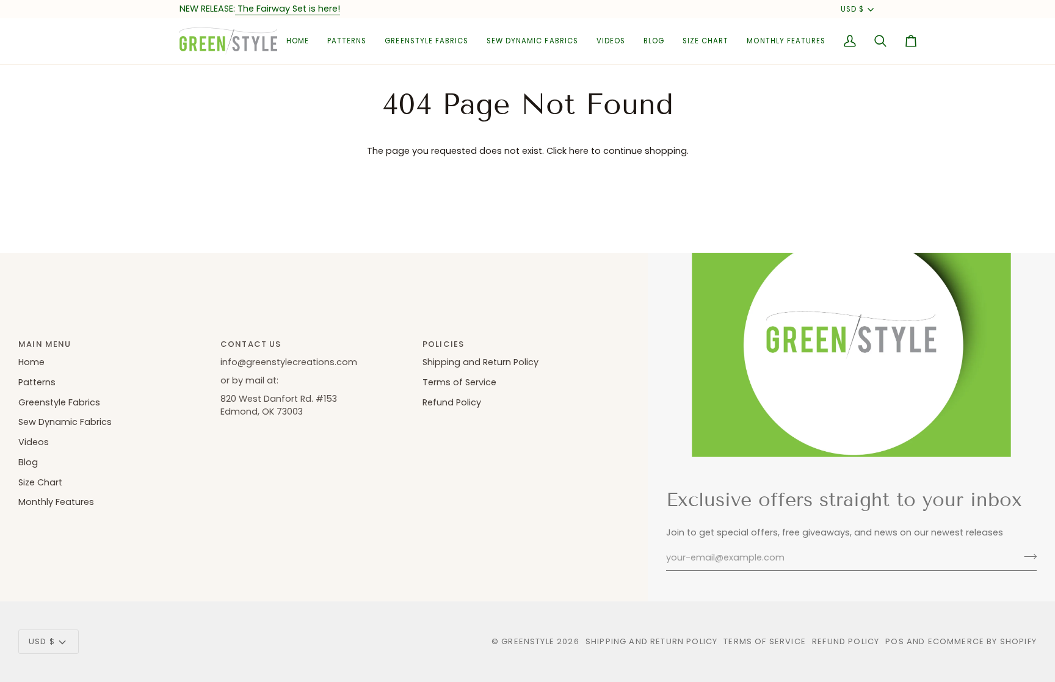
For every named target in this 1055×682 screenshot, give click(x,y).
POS (894, 641)
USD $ (852, 9)
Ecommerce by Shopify (982, 641)
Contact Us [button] (250, 344)
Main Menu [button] (44, 344)
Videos (33, 442)
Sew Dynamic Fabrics (65, 422)
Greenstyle (527, 641)
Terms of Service (459, 382)
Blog (28, 462)
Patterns (37, 382)
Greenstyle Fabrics (59, 402)
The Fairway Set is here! (287, 8)
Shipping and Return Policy (480, 362)
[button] (346, 41)
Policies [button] (443, 344)
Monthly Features (56, 502)
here (579, 151)
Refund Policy (451, 402)
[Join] (1027, 556)
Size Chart (40, 482)
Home (31, 362)
